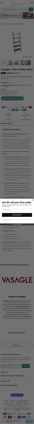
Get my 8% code (17, 215)
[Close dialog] (32, 200)
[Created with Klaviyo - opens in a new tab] (17, 224)
